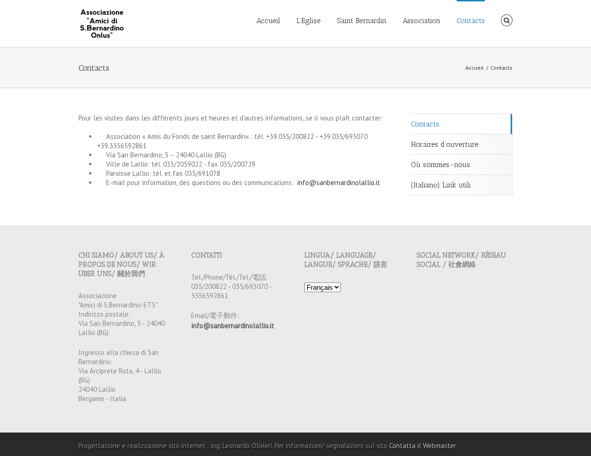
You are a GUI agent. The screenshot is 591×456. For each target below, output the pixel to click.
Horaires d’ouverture (444, 144)
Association (421, 20)
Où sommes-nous (440, 164)
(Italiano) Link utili (441, 184)
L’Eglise (308, 20)
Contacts (471, 20)
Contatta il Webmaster (422, 445)
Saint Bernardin (361, 20)
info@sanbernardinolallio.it (338, 182)
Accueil (268, 20)
